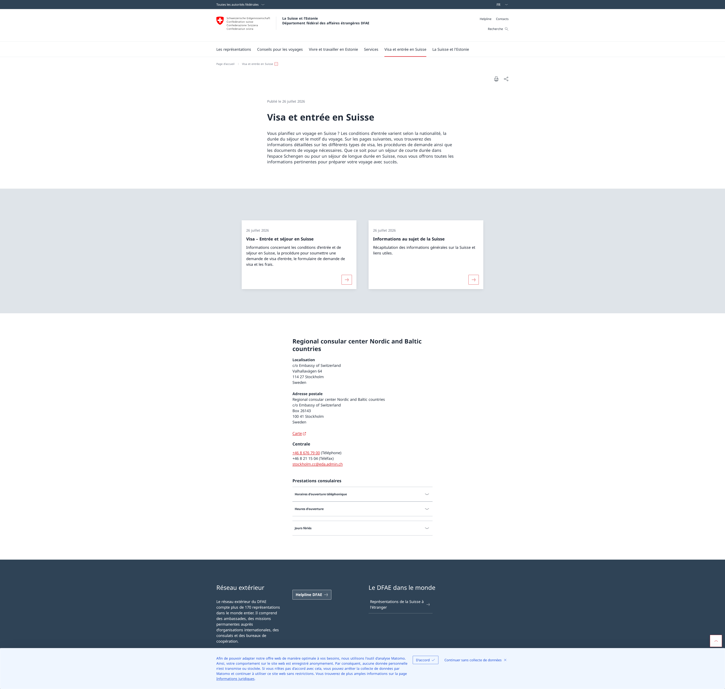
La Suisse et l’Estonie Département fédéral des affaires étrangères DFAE (325, 20)
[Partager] (506, 79)
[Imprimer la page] (496, 79)
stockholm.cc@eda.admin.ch (317, 464)
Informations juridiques (235, 678)
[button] (233, 49)
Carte (297, 433)
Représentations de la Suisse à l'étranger (397, 604)
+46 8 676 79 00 (306, 452)
